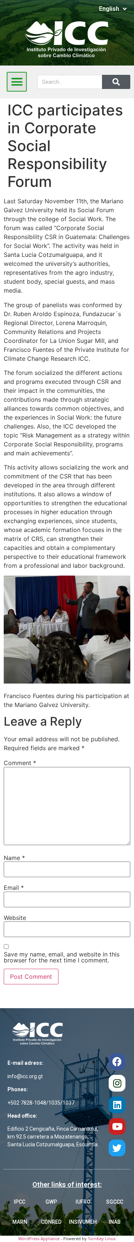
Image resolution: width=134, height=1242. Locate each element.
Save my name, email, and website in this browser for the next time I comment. (61, 957)
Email (14, 888)
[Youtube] (117, 1126)
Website (15, 918)
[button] (17, 82)
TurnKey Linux (102, 1238)
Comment (20, 763)
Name (14, 858)
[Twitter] (117, 1148)
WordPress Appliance (39, 1238)
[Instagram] (117, 1083)
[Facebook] (117, 1061)
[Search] (116, 82)
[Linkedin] (117, 1104)
